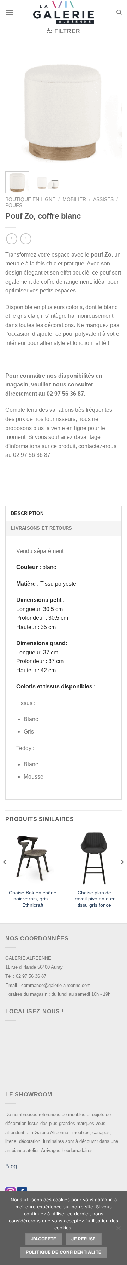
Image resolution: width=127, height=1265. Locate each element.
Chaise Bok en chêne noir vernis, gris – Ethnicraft (32, 899)
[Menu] (9, 12)
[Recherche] (119, 12)
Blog (11, 1166)
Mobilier (74, 199)
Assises (103, 199)
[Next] (110, 108)
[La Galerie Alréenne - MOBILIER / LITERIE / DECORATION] (63, 12)
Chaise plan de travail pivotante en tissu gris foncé (94, 899)
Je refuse (83, 1238)
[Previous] (16, 108)
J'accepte (43, 1238)
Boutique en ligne (30, 199)
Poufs (13, 205)
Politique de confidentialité (64, 1252)
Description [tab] (27, 513)
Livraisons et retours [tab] (41, 528)
